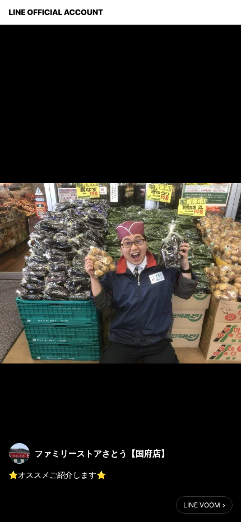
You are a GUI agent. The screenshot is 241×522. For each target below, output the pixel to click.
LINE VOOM (201, 505)
